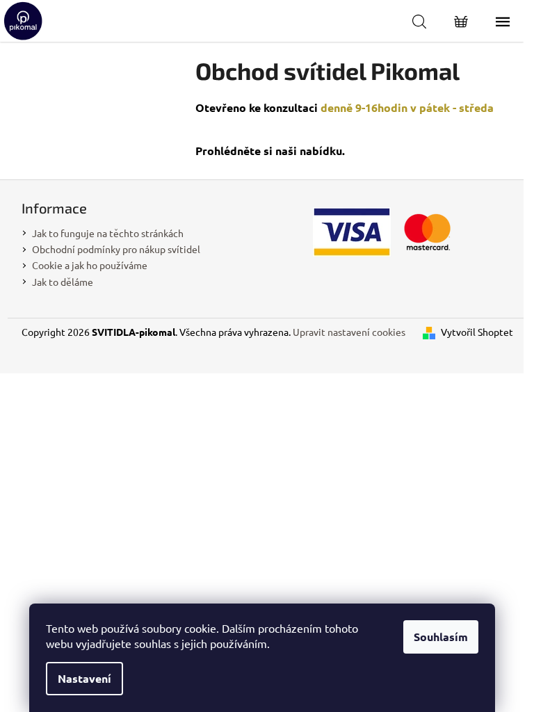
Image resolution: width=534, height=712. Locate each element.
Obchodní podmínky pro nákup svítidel (116, 249)
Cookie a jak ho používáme (89, 265)
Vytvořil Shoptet (477, 331)
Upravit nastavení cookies (349, 331)
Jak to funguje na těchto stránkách (108, 233)
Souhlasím (441, 636)
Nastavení (84, 678)
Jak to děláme (62, 281)
